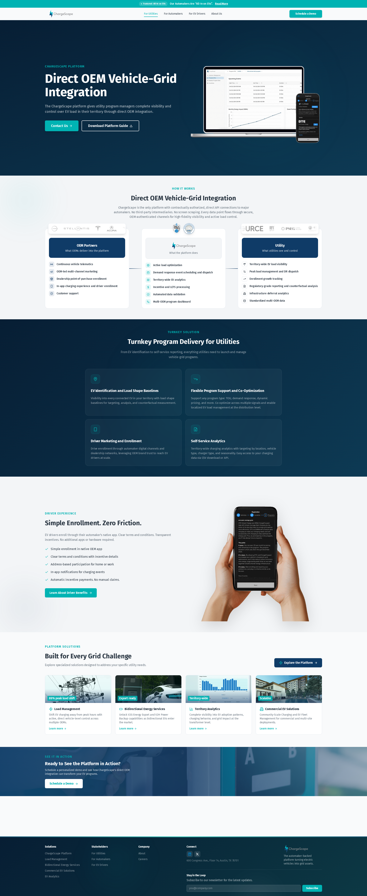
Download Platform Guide (108, 126)
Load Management (56, 859)
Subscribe (312, 888)
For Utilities (98, 853)
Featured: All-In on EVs (154, 3)
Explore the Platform (298, 663)
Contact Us (59, 126)
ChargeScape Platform (58, 853)
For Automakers (101, 859)
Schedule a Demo (305, 13)
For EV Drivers (100, 865)
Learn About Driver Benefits (69, 593)
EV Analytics (52, 876)
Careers (143, 859)
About (141, 853)
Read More (221, 3)
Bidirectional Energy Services (62, 865)
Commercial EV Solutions (60, 870)
